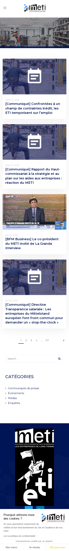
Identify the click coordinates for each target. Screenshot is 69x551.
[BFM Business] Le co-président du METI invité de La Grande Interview (32, 243)
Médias (12, 398)
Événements (16, 393)
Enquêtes (14, 403)
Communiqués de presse (23, 388)
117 (47, 340)
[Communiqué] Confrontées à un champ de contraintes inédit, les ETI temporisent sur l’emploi (32, 108)
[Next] (63, 340)
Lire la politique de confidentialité (19, 536)
